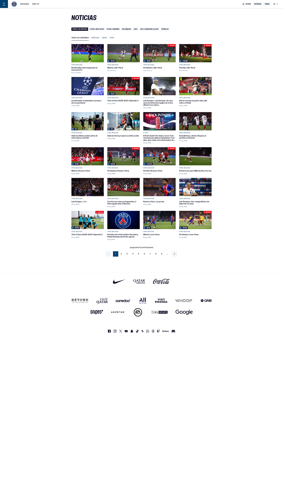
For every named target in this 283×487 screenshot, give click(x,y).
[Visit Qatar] (102, 301)
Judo (136, 29)
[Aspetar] (117, 312)
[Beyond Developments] (80, 301)
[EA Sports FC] (137, 312)
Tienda (267, 4)
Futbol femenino (113, 29)
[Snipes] (96, 312)
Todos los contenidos (80, 38)
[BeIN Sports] (159, 312)
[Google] (184, 312)
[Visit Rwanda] (161, 301)
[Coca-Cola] (161, 281)
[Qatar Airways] (139, 281)
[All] (142, 301)
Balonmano (126, 29)
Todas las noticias (79, 29)
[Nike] (119, 281)
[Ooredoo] (123, 301)
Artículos (95, 38)
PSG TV (35, 4)
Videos (104, 38)
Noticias (24, 4)
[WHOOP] (184, 301)
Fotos (112, 38)
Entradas (257, 4)
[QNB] (206, 301)
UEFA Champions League (149, 29)
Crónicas (165, 29)
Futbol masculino (97, 29)
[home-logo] (14, 4)
